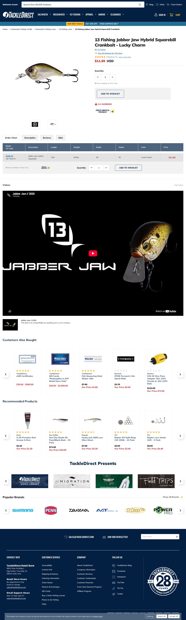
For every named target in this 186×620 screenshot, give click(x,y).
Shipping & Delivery (50, 574)
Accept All (174, 616)
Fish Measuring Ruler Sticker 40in (92, 377)
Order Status (47, 582)
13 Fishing (101, 49)
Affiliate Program (84, 591)
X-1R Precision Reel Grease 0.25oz (26, 438)
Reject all (162, 616)
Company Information (86, 570)
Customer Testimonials (86, 578)
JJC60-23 (9, 156)
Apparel (89, 14)
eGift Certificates (24, 376)
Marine (101, 14)
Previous (6, 481)
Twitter (120, 594)
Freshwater (59, 14)
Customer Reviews (85, 574)
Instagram (121, 577)
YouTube (120, 582)
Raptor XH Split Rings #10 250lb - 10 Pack (125, 438)
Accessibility (47, 565)
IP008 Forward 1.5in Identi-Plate (125, 377)
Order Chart (11, 137)
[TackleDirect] (18, 14)
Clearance (115, 14)
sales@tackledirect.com (16, 587)
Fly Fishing (75, 14)
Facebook (121, 571)
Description (30, 137)
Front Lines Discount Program (89, 587)
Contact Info (47, 570)
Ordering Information (50, 578)
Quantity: (99, 71)
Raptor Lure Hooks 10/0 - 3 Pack (156, 438)
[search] (140, 4)
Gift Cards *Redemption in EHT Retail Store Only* (59, 378)
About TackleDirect (85, 565)
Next (180, 481)
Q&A (60, 137)
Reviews (47, 137)
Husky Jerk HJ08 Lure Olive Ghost (92, 438)
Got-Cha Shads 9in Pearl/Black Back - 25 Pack (59, 440)
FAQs (44, 604)
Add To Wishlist (110, 93)
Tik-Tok (120, 588)
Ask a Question (125, 57)
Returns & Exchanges (51, 587)
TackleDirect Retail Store (20, 565)
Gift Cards (46, 591)
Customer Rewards (85, 582)
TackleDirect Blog (124, 565)
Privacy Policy (97, 616)
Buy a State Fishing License (53, 595)
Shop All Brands (171, 497)
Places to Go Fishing (50, 600)
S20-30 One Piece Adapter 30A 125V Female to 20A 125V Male (157, 380)
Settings (150, 616)
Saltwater (43, 14)
